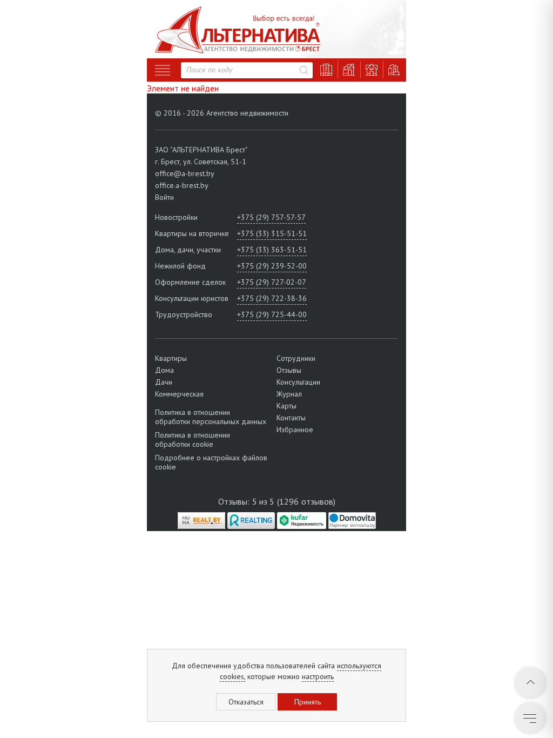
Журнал (289, 394)
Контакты (291, 417)
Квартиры (171, 358)
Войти (164, 197)
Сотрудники (295, 358)
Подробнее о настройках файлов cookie (211, 462)
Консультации (298, 382)
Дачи (163, 382)
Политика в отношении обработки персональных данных (210, 417)
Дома (164, 370)
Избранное (294, 429)
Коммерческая (179, 394)
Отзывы (288, 370)
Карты (286, 406)
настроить (318, 676)
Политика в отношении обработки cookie (192, 439)
